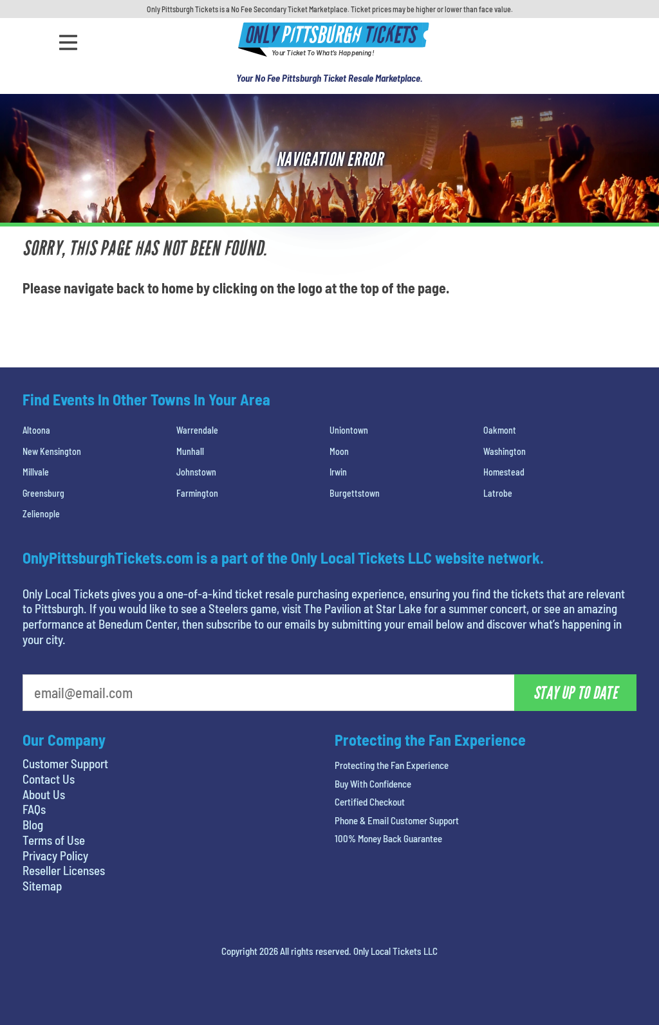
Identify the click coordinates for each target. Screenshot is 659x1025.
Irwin (338, 471)
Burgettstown (355, 493)
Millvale (36, 471)
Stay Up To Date (575, 693)
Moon (339, 451)
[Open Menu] (68, 42)
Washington (504, 451)
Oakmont (499, 430)
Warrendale (197, 430)
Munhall (190, 451)
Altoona (36, 430)
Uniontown (349, 430)
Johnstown (196, 471)
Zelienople (41, 513)
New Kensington (52, 451)
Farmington (197, 493)
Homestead (503, 471)
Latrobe (497, 493)
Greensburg (43, 493)
